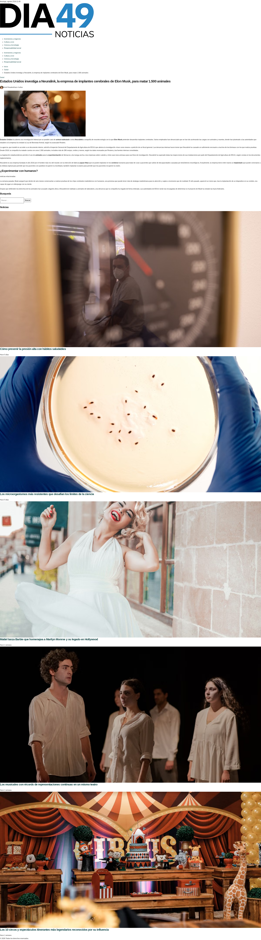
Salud (2, 77)
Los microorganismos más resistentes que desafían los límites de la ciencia (47, 494)
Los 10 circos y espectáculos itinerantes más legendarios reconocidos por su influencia (54, 929)
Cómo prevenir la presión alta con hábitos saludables (33, 349)
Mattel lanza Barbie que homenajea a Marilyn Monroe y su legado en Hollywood (49, 639)
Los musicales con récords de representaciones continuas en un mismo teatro (48, 784)
